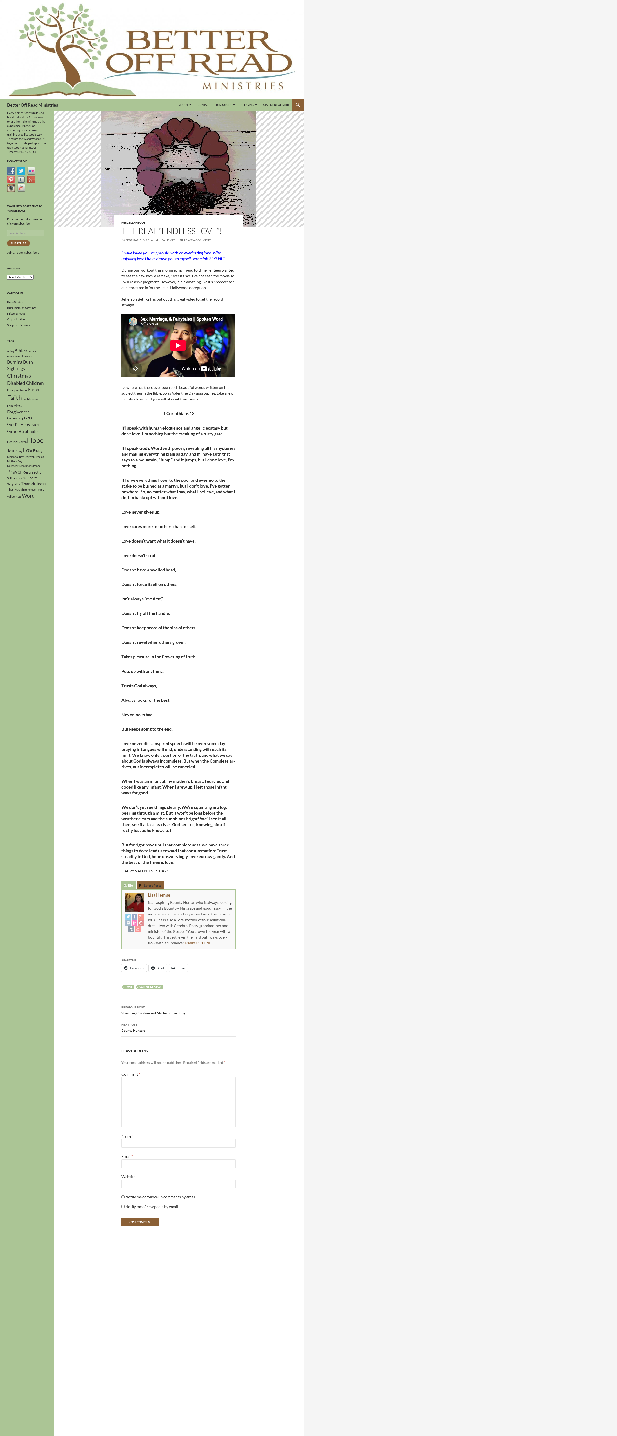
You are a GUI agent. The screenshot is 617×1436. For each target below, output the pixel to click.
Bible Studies (15, 302)
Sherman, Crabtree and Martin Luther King (153, 1010)
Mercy (28, 457)
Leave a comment (197, 240)
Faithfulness (30, 399)
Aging (10, 351)
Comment (130, 1074)
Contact (204, 104)
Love (129, 987)
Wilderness (14, 496)
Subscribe (18, 243)
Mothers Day (14, 461)
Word (28, 496)
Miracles (38, 457)
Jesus (12, 450)
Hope (35, 440)
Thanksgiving (17, 489)
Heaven (22, 441)
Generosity (15, 418)
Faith (14, 397)
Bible (19, 350)
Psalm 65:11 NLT (199, 943)
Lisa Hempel (168, 240)
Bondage (12, 356)
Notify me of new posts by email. (152, 1206)
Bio (130, 885)
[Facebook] (134, 916)
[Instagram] (128, 923)
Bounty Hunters (133, 1027)
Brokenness (25, 356)
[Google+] (141, 916)
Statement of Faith (276, 104)
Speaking (247, 104)
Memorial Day (15, 456)
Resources (223, 104)
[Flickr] (134, 923)
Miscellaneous (133, 222)
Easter (34, 389)
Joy (20, 451)
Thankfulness (33, 483)
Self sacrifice (15, 478)
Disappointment (17, 390)
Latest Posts (152, 885)
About (183, 104)
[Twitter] (128, 916)
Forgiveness (18, 411)
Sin (25, 478)
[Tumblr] (131, 929)
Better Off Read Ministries (32, 105)
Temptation (13, 484)
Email (127, 1156)
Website (128, 1176)
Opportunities (16, 319)
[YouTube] (138, 929)
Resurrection (33, 472)
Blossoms (30, 351)
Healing (12, 442)
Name (127, 1136)
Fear (20, 405)
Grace (13, 431)
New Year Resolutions (20, 465)
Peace (36, 465)
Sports (32, 478)
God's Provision (23, 424)
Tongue (31, 489)
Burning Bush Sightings (21, 307)
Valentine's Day (150, 987)
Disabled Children (25, 383)
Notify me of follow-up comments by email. (160, 1197)
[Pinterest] (141, 923)
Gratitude (29, 431)
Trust (40, 489)
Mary (39, 451)
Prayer (14, 471)
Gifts (28, 418)
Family (11, 406)
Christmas (19, 375)
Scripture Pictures (18, 325)
